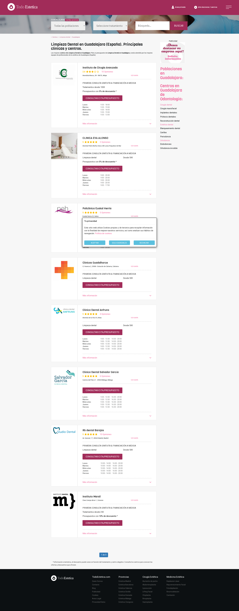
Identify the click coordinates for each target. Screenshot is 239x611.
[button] (117, 123)
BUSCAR (178, 25)
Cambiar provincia (72, 20)
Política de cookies (103, 233)
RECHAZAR (144, 243)
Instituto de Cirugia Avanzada (100, 67)
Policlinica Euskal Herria (97, 208)
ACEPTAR (95, 243)
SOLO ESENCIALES (119, 243)
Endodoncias (165, 144)
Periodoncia (165, 136)
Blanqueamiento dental (170, 128)
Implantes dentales (168, 112)
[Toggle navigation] (229, 7)
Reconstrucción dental (169, 121)
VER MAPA (134, 75)
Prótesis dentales (168, 117)
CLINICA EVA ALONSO (95, 138)
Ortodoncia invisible (169, 148)
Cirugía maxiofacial (168, 108)
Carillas (163, 132)
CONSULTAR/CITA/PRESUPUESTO (102, 98)
